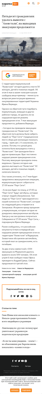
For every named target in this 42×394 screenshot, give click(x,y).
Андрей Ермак (20, 260)
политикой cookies (21, 385)
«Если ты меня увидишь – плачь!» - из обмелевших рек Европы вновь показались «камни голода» (20, 344)
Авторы (28, 366)
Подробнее (26, 390)
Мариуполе (32, 235)
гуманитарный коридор (11, 274)
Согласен (14, 390)
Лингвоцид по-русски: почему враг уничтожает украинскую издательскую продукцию (20, 331)
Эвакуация (6, 271)
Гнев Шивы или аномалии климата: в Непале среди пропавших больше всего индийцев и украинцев (21, 318)
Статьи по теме (9, 308)
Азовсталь (16, 271)
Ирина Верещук (8, 277)
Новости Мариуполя (25, 268)
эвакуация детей (30, 274)
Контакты (15, 366)
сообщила (6, 95)
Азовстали (8, 86)
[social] (11, 296)
